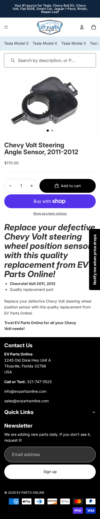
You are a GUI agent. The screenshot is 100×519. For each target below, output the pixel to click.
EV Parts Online (30, 493)
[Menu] (6, 27)
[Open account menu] (82, 27)
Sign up (50, 471)
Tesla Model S (16, 43)
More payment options (50, 213)
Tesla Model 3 (73, 43)
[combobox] (42, 60)
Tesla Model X (45, 43)
